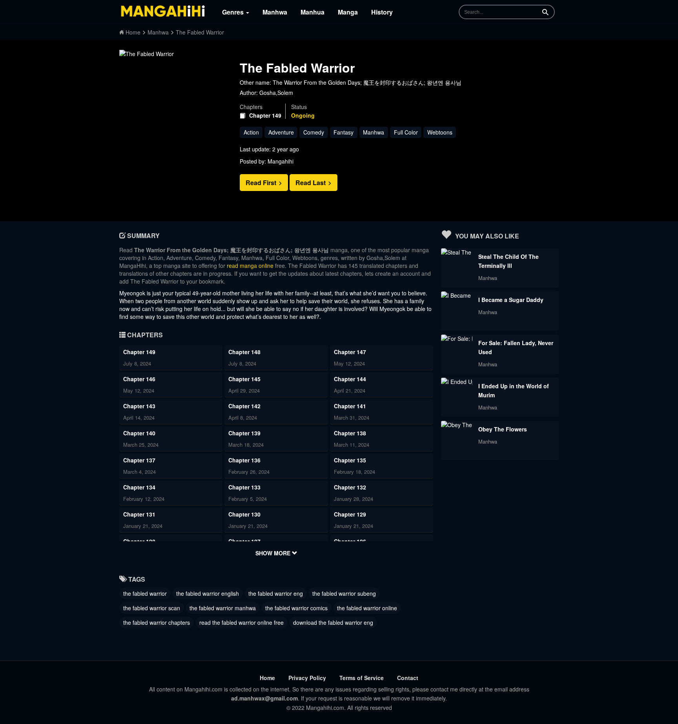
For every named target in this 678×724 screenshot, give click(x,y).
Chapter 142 (244, 406)
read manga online (250, 265)
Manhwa (274, 11)
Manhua (312, 11)
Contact (407, 678)
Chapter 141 (350, 406)
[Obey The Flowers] (456, 425)
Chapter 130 (244, 514)
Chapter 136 (244, 460)
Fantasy (344, 132)
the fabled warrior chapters (156, 622)
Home (267, 678)
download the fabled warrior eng (333, 622)
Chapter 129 (350, 514)
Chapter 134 (139, 487)
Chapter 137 (139, 460)
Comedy (313, 132)
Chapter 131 (139, 514)
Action (251, 132)
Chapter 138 (350, 433)
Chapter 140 (139, 433)
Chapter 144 (350, 379)
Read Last (311, 182)
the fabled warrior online (367, 608)
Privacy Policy (307, 678)
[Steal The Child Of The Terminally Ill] (456, 252)
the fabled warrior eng (275, 593)
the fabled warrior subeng (344, 593)
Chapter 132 (350, 487)
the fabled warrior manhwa (223, 608)
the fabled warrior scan (151, 608)
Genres (233, 11)
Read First (262, 182)
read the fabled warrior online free (241, 622)
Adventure (281, 132)
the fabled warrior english (207, 593)
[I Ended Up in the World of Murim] (456, 382)
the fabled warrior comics (296, 608)
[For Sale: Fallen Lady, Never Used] (456, 338)
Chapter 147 (350, 352)
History (382, 11)
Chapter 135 (350, 460)
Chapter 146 (139, 379)
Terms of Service (361, 678)
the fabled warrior (145, 593)
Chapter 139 (244, 433)
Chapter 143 (139, 406)
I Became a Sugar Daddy (510, 300)
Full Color (406, 132)
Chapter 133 (244, 487)
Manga (348, 11)
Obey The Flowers (502, 429)
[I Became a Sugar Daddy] (456, 295)
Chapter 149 (265, 115)
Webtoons (439, 132)
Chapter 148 (244, 352)
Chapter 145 (244, 379)
